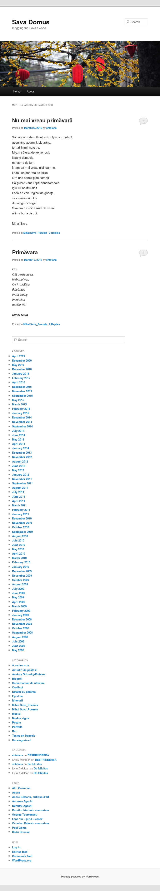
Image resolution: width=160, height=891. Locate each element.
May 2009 (18, 597)
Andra (16, 792)
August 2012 (20, 461)
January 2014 (20, 448)
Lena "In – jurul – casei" (27, 819)
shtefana (51, 128)
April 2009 (18, 602)
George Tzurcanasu (24, 814)
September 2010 (22, 532)
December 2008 (22, 619)
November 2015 (22, 391)
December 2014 (22, 417)
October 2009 (20, 580)
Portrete (17, 727)
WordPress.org (21, 860)
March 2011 (19, 505)
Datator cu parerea (24, 692)
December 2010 (22, 518)
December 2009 (22, 571)
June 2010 (18, 545)
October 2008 (20, 628)
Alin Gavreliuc (21, 788)
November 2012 (22, 457)
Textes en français (23, 735)
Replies (54, 233)
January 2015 (20, 413)
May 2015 (18, 400)
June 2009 (18, 593)
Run (14, 731)
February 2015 (21, 409)
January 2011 (20, 514)
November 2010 (22, 523)
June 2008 (18, 646)
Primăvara (25, 252)
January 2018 (20, 373)
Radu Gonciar (21, 832)
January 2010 (20, 567)
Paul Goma (19, 827)
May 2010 (18, 549)
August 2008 (20, 637)
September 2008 (22, 632)
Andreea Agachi (22, 801)
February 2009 (21, 611)
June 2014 (18, 435)
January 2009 (20, 615)
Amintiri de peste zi (24, 670)
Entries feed (20, 852)
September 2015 (22, 396)
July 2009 (18, 589)
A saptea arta (20, 665)
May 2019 (18, 365)
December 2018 (22, 369)
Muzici (16, 714)
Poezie (16, 722)
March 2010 (19, 558)
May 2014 (18, 439)
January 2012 (20, 474)
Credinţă (17, 687)
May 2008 (18, 650)
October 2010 (20, 527)
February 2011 (21, 510)
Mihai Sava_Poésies (25, 705)
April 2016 (18, 382)
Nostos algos (20, 718)
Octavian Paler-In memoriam (30, 823)
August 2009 (20, 584)
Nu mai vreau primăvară (42, 120)
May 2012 (18, 470)
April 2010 (18, 553)
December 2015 (22, 387)
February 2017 (21, 378)
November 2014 (22, 422)
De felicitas (35, 764)
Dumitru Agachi (22, 806)
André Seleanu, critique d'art (30, 797)
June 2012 (18, 466)
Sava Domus (31, 21)
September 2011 (22, 483)
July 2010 (18, 540)
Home (16, 91)
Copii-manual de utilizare (28, 683)
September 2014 (22, 426)
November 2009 (22, 575)
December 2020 (22, 360)
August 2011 (20, 488)
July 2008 (18, 641)
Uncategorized (21, 740)
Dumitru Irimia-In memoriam (30, 810)
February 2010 (21, 562)
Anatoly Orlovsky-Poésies (28, 674)
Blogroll (17, 679)
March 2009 (19, 606)
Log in (16, 847)
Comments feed (22, 856)
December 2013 (22, 452)
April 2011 (18, 501)
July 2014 (18, 431)
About (30, 91)
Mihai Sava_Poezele (35, 233)
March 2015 (19, 404)
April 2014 (18, 444)
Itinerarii (17, 700)
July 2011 (18, 492)
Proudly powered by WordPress (80, 876)
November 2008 (22, 624)
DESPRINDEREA (38, 755)
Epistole (17, 696)
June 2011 (18, 496)
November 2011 (22, 479)
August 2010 (20, 536)
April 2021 (18, 356)
